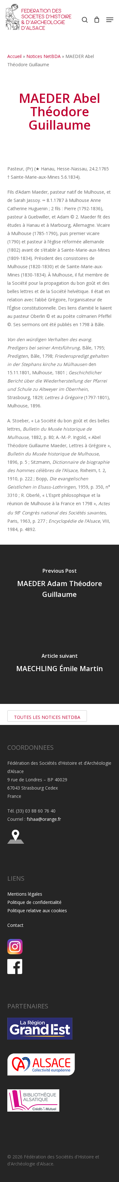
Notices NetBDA (43, 56)
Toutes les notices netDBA (47, 717)
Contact (15, 925)
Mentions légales (24, 894)
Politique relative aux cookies (37, 910)
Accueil (14, 56)
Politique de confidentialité (34, 902)
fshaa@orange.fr (44, 819)
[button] (109, 20)
